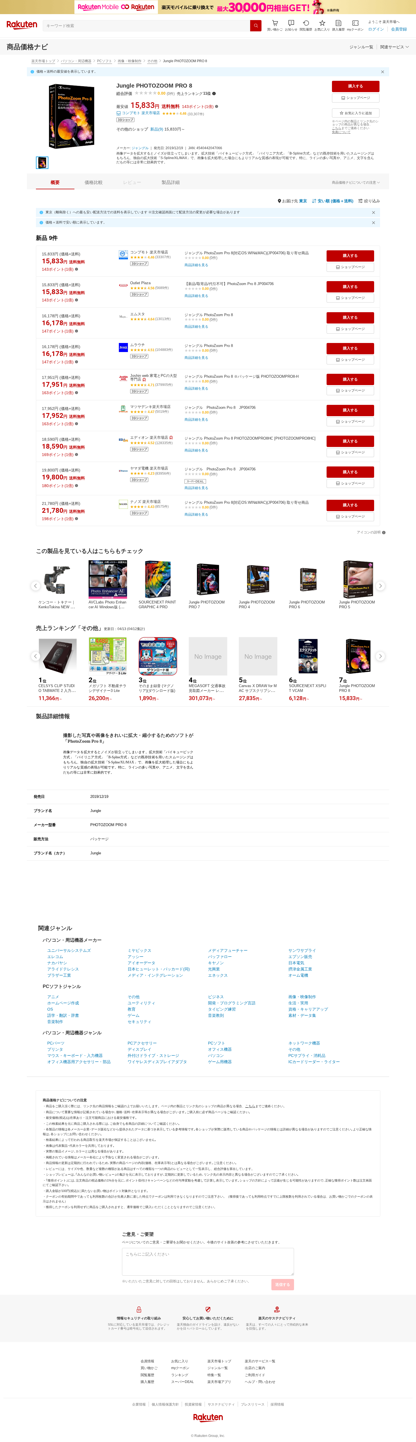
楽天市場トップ (43, 61)
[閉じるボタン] (383, 71)
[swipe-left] (35, 585)
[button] (291, 25)
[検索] (255, 25)
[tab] (55, 182)
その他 (152, 61)
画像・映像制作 (129, 61)
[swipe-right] (380, 585)
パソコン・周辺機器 (76, 61)
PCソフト (104, 61)
